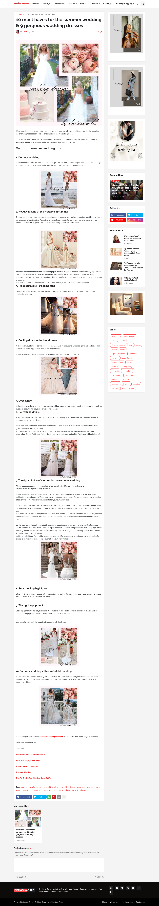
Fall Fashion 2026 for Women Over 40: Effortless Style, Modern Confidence (133, 266)
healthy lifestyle (127, 367)
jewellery (127, 371)
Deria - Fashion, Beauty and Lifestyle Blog (46, 902)
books (122, 349)
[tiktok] (139, 888)
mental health (117, 375)
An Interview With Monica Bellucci (131, 279)
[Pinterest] (54, 797)
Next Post (99, 877)
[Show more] (64, 797)
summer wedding (23, 790)
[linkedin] (111, 892)
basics (138, 345)
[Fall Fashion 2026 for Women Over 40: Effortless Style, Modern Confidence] (116, 266)
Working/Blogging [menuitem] (124, 4)
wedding (57, 790)
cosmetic (115, 358)
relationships (116, 384)
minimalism (130, 375)
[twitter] (122, 888)
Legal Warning (127, 902)
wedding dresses (69, 790)
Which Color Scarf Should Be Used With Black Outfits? (132, 238)
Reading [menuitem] (107, 4)
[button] (137, 3)
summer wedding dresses (41, 790)
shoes (127, 384)
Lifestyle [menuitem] (94, 4)
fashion (73, 787)
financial (115, 367)
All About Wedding (23, 772)
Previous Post (20, 877)
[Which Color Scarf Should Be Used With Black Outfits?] (116, 239)
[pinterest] (128, 888)
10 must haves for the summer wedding (38, 14)
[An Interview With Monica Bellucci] (116, 281)
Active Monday (129, 336)
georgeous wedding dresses (88, 787)
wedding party (83, 790)
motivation (115, 380)
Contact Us (140, 902)
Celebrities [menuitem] (59, 4)
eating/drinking (117, 362)
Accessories (116, 336)
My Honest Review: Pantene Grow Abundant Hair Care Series (132, 252)
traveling (136, 384)
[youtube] (133, 888)
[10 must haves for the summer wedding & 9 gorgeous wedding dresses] (28, 818)
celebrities (133, 354)
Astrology (115, 341)
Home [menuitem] (35, 4)
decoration (126, 358)
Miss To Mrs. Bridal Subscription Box (30, 755)
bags (130, 345)
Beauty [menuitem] (46, 4)
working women (128, 388)
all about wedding (61, 787)
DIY (123, 341)
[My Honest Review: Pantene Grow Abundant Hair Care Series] (116, 252)
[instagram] (111, 888)
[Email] (59, 797)
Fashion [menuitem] (72, 4)
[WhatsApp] (49, 797)
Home (18, 14)
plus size (126, 380)
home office (116, 371)
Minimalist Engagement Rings (28, 760)
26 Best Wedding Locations (27, 766)
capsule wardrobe (118, 354)
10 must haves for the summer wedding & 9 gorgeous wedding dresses (25, 833)
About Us (114, 902)
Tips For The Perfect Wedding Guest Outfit (33, 778)
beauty (114, 349)
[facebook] (117, 888)
